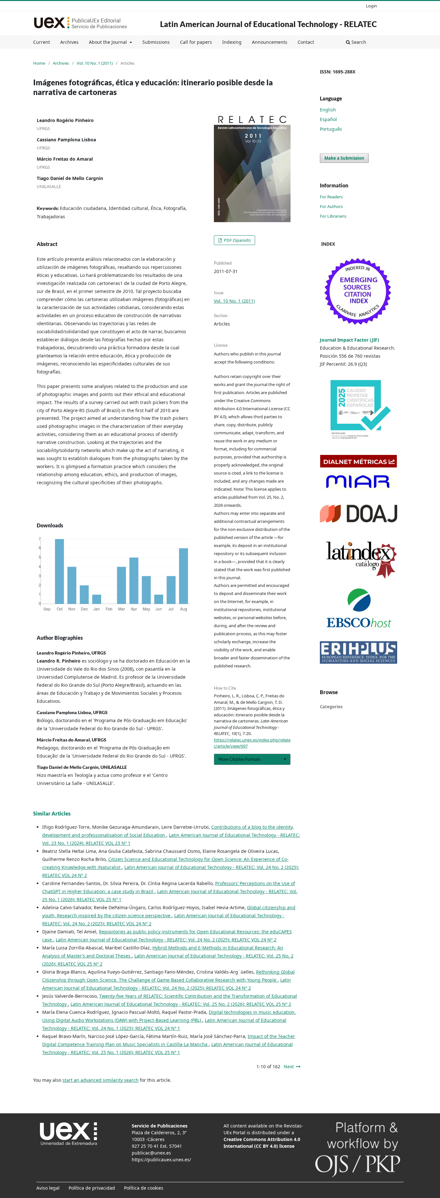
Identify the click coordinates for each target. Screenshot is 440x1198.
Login (371, 6)
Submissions (156, 42)
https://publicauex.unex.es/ (161, 1159)
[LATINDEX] (358, 558)
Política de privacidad (92, 1188)
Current (41, 42)
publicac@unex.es (151, 1153)
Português (331, 129)
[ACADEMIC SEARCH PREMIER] (358, 608)
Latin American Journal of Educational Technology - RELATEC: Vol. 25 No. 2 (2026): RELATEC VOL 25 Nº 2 (181, 1004)
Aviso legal (48, 1188)
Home (39, 63)
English (328, 110)
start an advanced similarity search (100, 1080)
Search (358, 42)
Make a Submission (344, 158)
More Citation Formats (239, 759)
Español (328, 119)
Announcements (269, 42)
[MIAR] (357, 481)
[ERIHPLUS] (358, 652)
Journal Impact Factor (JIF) (349, 340)
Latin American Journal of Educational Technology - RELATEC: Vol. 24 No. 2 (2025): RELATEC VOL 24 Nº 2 (166, 940)
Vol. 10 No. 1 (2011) (95, 63)
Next (289, 1066)
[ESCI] (358, 291)
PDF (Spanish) (237, 240)
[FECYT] (358, 411)
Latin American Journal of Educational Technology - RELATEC (268, 24)
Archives (69, 42)
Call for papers (196, 42)
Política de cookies (143, 1188)
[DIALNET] (358, 461)
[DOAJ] (358, 513)
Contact (306, 42)
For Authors (331, 206)
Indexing (232, 42)
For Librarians (333, 216)
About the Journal (108, 42)
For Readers (331, 197)
